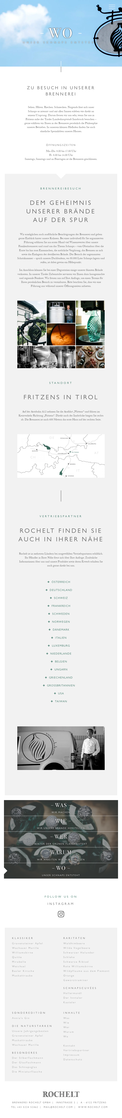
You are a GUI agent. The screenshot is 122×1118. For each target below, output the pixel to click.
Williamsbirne (22, 952)
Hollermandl (72, 993)
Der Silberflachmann (27, 1057)
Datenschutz (73, 1059)
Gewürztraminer (75, 980)
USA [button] (61, 693)
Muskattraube (22, 975)
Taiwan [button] (61, 701)
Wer (66, 1027)
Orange (69, 975)
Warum (68, 1031)
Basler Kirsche (23, 970)
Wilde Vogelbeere (77, 947)
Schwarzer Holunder (79, 952)
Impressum (71, 1054)
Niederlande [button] (61, 653)
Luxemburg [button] (61, 645)
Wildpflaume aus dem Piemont (86, 970)
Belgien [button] (61, 661)
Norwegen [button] (61, 621)
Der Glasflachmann (26, 1062)
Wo (65, 1036)
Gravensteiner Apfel (27, 943)
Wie (66, 1022)
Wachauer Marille (25, 947)
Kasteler (69, 1002)
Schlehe (69, 957)
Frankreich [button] (61, 605)
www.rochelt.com (93, 1107)
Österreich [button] (61, 581)
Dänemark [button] (61, 629)
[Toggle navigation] (112, 7)
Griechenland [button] (61, 677)
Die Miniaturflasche (27, 1071)
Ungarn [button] (61, 669)
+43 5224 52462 (27, 1107)
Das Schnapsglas (24, 1067)
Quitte (17, 957)
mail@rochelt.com (58, 1107)
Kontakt (69, 1045)
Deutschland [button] (61, 590)
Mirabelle (19, 961)
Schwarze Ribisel (76, 961)
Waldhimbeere (74, 943)
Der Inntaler (73, 997)
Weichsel (19, 966)
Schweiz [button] (61, 598)
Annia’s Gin (21, 1018)
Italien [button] (61, 637)
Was (66, 1018)
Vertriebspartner (76, 1050)
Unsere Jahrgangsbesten (30, 1031)
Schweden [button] (61, 613)
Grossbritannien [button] (61, 685)
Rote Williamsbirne (78, 966)
